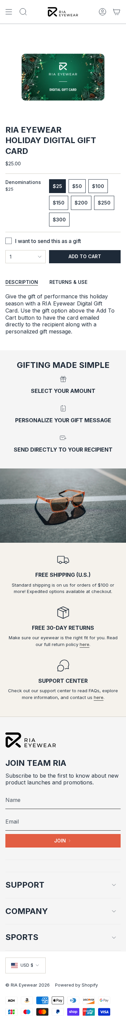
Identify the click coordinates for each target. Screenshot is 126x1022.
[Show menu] (8, 12)
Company (26, 911)
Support (24, 885)
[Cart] (117, 12)
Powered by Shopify (76, 985)
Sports (21, 937)
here (84, 644)
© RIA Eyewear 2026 (27, 985)
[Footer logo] (30, 740)
